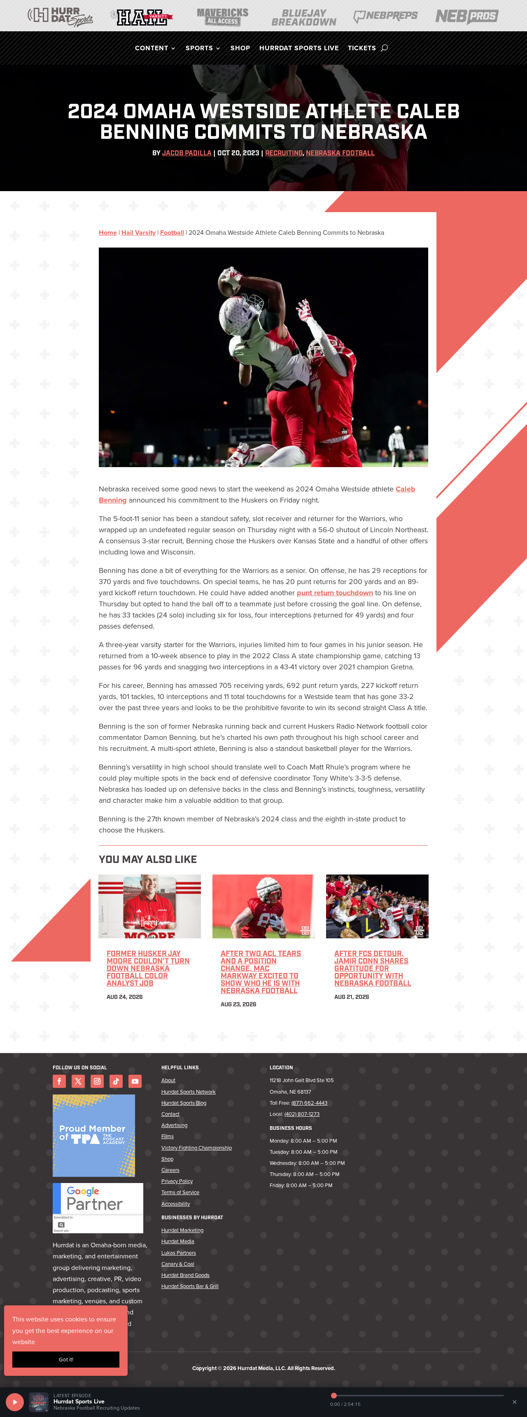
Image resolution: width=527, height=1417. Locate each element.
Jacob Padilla (187, 153)
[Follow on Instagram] (97, 1081)
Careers (170, 1170)
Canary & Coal (177, 1264)
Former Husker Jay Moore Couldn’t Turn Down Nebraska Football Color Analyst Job (148, 969)
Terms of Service (180, 1192)
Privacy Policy (177, 1181)
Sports (199, 49)
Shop (240, 49)
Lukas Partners (178, 1253)
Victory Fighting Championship (196, 1148)
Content (151, 49)
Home (108, 232)
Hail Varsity (138, 232)
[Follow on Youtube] (135, 1081)
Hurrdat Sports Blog (183, 1103)
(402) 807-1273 (301, 1114)
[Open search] (384, 48)
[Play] (15, 1402)
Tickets (362, 49)
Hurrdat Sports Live (299, 49)
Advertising (174, 1125)
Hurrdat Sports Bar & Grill (190, 1286)
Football (172, 232)
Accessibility (175, 1204)
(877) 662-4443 (309, 1103)
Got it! (66, 1359)
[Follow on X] (78, 1081)
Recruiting (284, 153)
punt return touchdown (335, 592)
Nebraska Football (340, 153)
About (168, 1080)
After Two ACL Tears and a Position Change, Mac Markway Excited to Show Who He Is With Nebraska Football (261, 973)
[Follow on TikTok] (116, 1081)
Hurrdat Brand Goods (185, 1275)
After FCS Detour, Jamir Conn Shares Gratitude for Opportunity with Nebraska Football (372, 969)
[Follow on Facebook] (59, 1081)
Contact (170, 1114)
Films (167, 1136)
